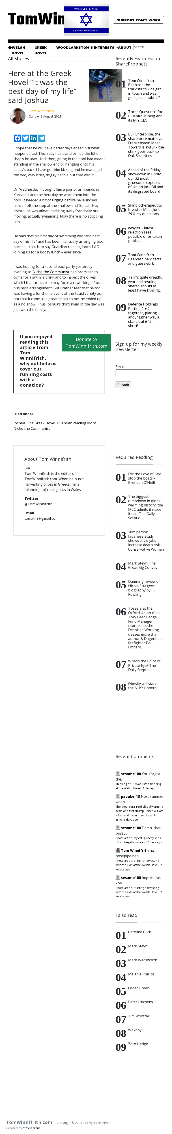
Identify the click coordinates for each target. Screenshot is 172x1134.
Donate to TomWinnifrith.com (86, 342)
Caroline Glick (139, 931)
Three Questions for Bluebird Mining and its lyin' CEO (145, 116)
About (124, 48)
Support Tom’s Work (138, 20)
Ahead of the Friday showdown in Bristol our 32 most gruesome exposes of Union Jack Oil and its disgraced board (145, 180)
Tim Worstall (139, 1016)
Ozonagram (31, 1128)
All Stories (18, 58)
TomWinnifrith (32, 20)
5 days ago (131, 820)
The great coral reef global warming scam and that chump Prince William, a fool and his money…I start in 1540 (140, 813)
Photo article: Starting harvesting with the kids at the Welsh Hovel (137, 863)
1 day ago (149, 788)
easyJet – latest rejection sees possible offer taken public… (145, 234)
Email (120, 366)
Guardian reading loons (77, 423)
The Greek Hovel (41, 423)
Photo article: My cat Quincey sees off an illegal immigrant (138, 840)
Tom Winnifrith (135, 850)
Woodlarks (68, 48)
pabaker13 (130, 796)
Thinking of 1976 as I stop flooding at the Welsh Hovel (138, 786)
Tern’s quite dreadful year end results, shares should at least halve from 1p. (145, 284)
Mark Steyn (137, 946)
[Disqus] (59, 597)
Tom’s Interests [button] (98, 48)
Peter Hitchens (140, 1001)
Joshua (19, 423)
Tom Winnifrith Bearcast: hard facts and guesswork (144, 259)
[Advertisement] (140, 421)
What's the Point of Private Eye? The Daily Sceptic (144, 665)
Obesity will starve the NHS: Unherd (143, 685)
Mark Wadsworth (142, 959)
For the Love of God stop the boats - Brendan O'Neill (144, 478)
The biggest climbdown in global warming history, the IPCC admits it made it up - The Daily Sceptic (145, 507)
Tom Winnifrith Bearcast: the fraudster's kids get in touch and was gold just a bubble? (144, 89)
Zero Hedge (138, 1043)
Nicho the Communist (51, 271)
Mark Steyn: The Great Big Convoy (142, 565)
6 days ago (155, 842)
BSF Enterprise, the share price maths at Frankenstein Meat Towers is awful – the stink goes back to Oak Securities (146, 145)
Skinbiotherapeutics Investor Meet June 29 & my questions (145, 209)
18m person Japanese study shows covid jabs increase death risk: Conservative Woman (146, 541)
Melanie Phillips (141, 974)
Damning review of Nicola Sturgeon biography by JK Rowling (144, 588)
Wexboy (135, 1029)
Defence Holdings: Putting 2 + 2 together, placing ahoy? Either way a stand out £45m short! (143, 315)
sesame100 (131, 773)
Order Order (138, 988)
